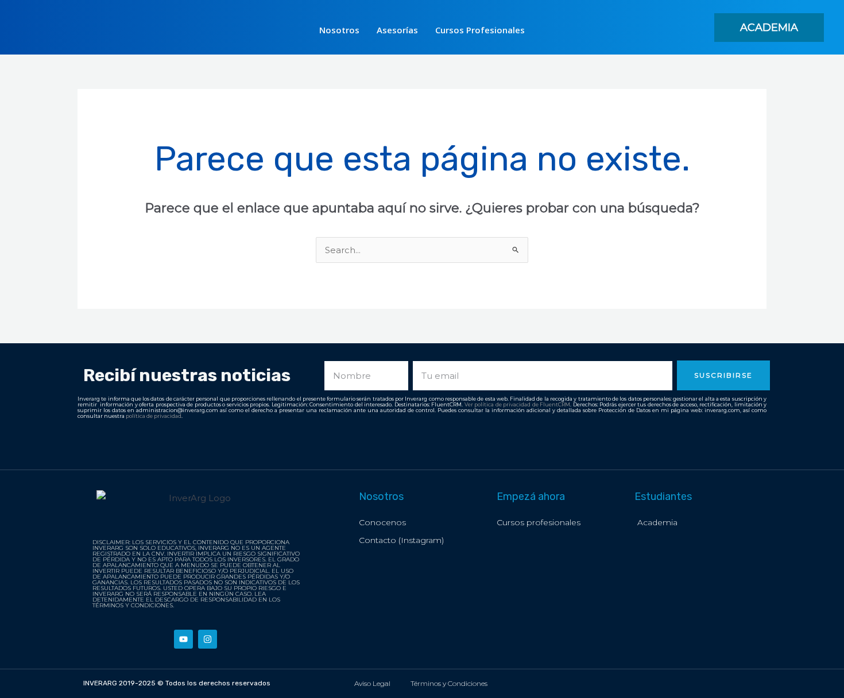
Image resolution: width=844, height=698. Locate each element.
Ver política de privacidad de (502, 404)
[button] (769, 27)
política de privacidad (153, 416)
